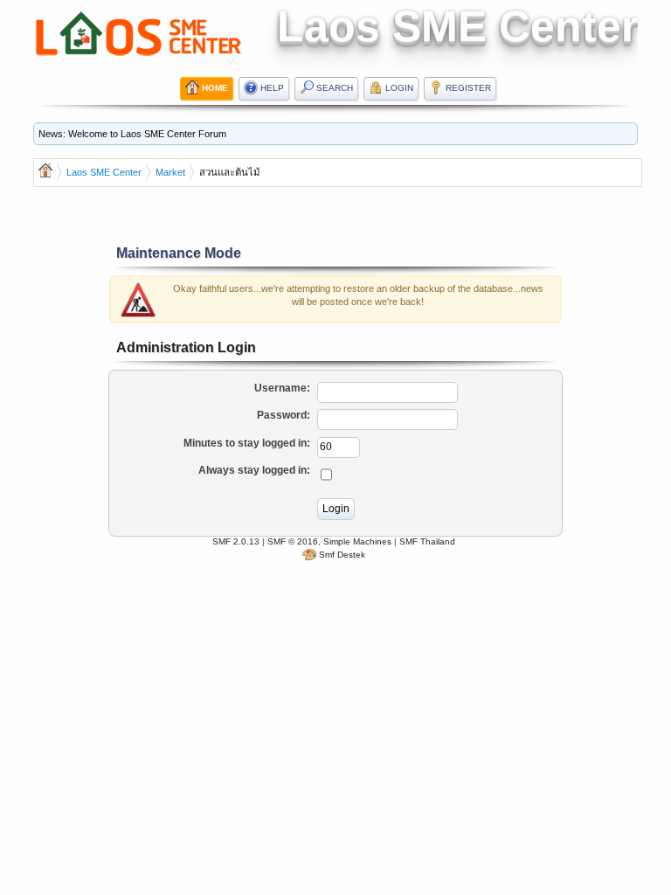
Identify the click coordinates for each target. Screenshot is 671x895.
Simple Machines (357, 541)
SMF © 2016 (292, 541)
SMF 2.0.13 (235, 541)
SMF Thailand (427, 541)
